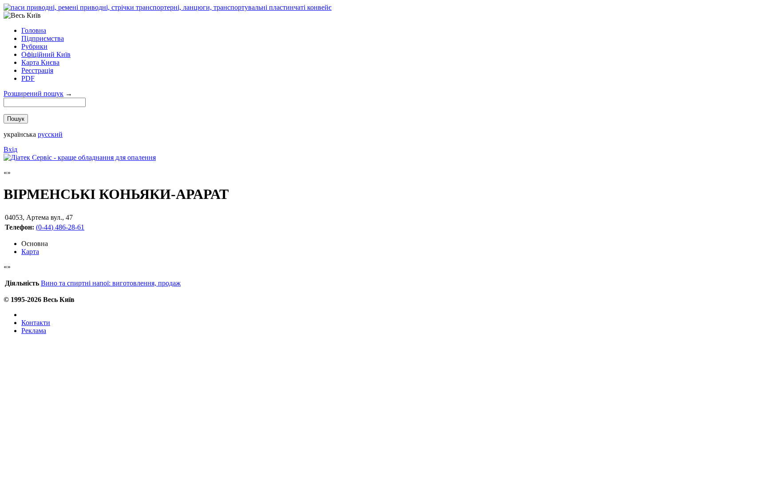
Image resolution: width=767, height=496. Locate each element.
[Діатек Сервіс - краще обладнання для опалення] (80, 157)
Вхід (10, 149)
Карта (30, 251)
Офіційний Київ (46, 54)
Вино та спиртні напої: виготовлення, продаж (111, 283)
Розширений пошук (33, 93)
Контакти (35, 322)
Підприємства (42, 38)
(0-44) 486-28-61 (60, 227)
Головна (33, 30)
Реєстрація (37, 70)
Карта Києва (40, 62)
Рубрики (34, 46)
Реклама (33, 330)
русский (50, 134)
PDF (28, 78)
